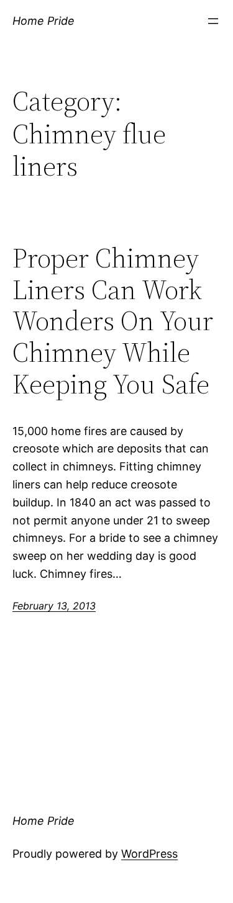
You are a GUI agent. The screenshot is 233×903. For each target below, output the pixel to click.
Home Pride (43, 20)
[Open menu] (213, 21)
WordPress (149, 853)
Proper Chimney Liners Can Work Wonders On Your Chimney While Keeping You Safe (112, 321)
